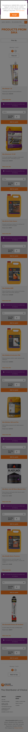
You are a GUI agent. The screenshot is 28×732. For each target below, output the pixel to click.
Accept (14, 15)
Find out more (20, 10)
